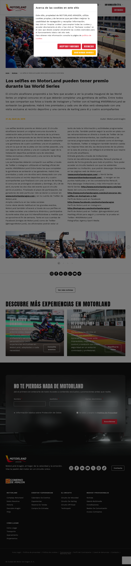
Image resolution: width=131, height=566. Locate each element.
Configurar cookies (84, 52)
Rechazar (89, 46)
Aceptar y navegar (69, 46)
